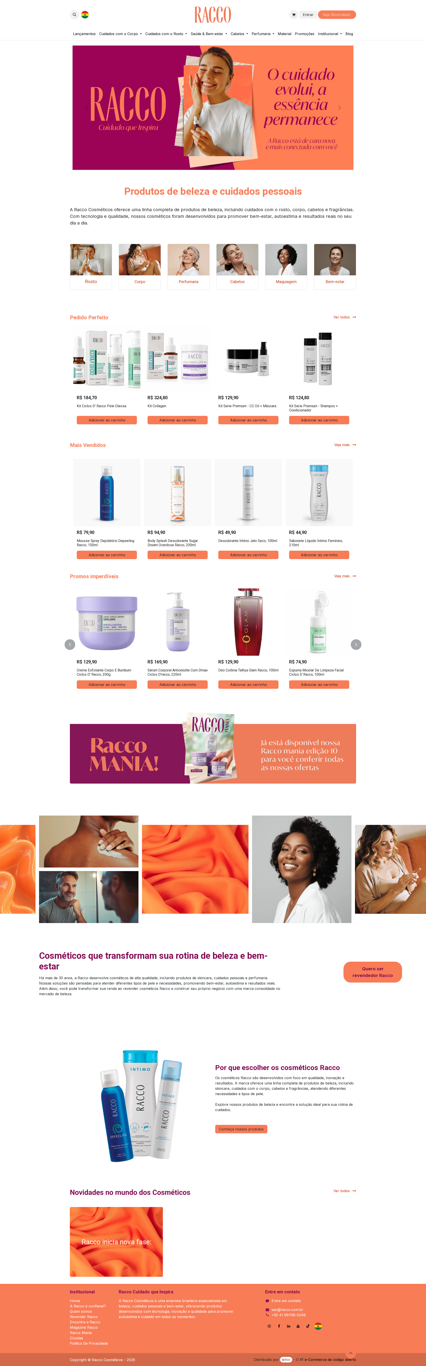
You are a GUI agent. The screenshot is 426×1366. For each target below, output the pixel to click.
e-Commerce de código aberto (330, 1359)
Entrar (308, 14)
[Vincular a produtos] (91, 259)
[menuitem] (84, 33)
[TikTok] (308, 1326)
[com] (97, 14)
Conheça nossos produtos (241, 1129)
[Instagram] (269, 1326)
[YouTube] (298, 1326)
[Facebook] (279, 1326)
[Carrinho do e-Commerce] (293, 14)
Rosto (91, 281)
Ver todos (342, 317)
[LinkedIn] (288, 1326)
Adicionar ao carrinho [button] (107, 420)
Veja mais (342, 576)
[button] (74, 14)
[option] (213, 376)
